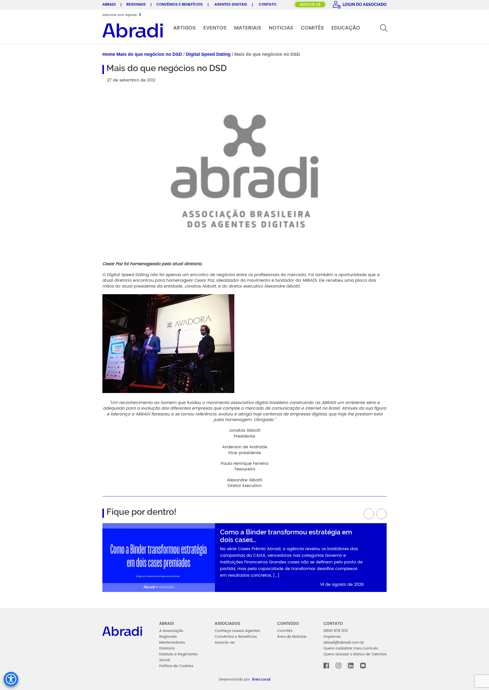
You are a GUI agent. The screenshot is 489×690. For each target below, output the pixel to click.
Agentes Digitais (230, 4)
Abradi (109, 4)
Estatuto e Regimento (178, 654)
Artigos (184, 28)
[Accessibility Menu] (11, 679)
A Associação (171, 631)
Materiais (247, 28)
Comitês (312, 28)
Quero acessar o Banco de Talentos (355, 654)
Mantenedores (172, 642)
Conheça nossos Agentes (237, 631)
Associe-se (310, 5)
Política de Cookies (176, 666)
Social (164, 660)
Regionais (136, 4)
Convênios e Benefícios (179, 4)
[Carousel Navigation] (244, 514)
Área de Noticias (291, 637)
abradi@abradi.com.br (343, 642)
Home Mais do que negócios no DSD (142, 54)
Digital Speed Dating (208, 54)
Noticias (281, 28)
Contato (267, 4)
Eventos (214, 28)
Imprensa (332, 637)
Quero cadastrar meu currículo (350, 648)
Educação (345, 28)
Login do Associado (364, 4)
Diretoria (166, 648)
